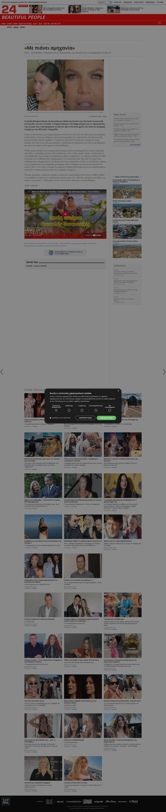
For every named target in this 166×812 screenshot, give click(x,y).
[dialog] (83, 406)
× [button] (118, 391)
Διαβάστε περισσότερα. (82, 401)
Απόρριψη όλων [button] (85, 418)
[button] (60, 418)
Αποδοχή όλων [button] (106, 418)
